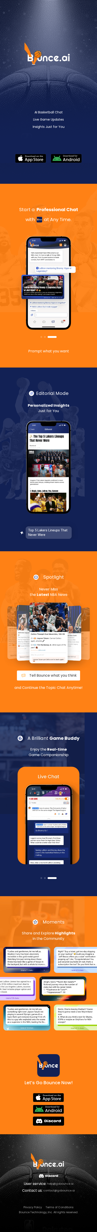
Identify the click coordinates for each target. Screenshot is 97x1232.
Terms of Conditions (60, 1207)
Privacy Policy (32, 1207)
